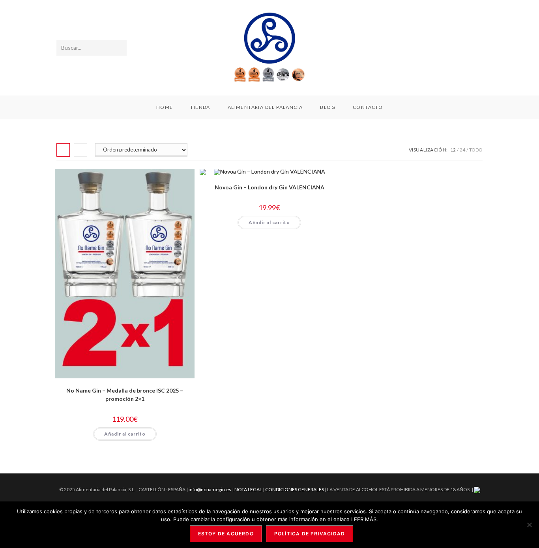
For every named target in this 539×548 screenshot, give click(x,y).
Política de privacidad (309, 534)
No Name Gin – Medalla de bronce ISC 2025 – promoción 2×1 (124, 394)
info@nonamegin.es (210, 489)
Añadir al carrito (125, 434)
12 (453, 150)
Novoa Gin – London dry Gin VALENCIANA (269, 187)
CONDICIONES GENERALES (295, 489)
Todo (476, 150)
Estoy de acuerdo (226, 534)
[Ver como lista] (80, 150)
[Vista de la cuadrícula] (63, 150)
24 (462, 150)
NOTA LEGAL (248, 489)
